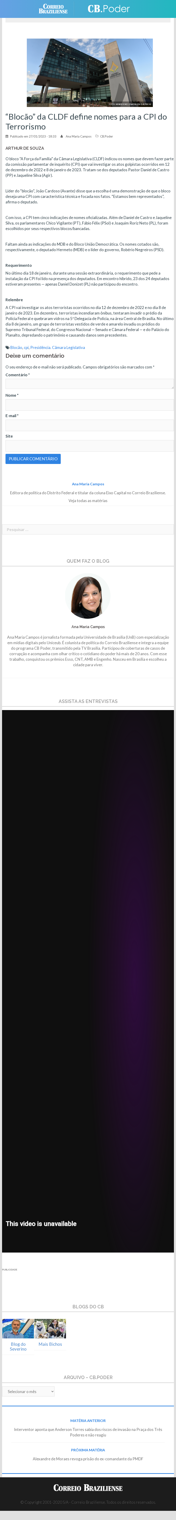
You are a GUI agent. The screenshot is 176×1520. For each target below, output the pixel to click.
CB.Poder (106, 136)
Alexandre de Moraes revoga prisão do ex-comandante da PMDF (88, 1458)
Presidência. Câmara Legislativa (57, 347)
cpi (26, 347)
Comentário (18, 374)
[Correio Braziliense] (57, 8)
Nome (12, 395)
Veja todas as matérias (88, 500)
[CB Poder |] (106, 8)
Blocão (16, 347)
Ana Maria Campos (78, 136)
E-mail (12, 415)
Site (9, 436)
